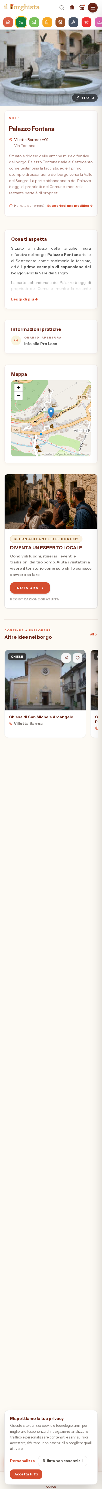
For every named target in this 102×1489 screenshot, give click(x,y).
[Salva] (77, 658)
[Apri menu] (93, 7)
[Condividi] (66, 658)
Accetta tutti (26, 1474)
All (92, 634)
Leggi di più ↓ (24, 299)
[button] (51, 412)
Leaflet (48, 454)
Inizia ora (27, 588)
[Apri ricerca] (62, 7)
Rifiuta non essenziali (63, 1461)
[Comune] (72, 7)
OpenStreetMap (66, 454)
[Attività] (82, 7)
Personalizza (22, 1461)
